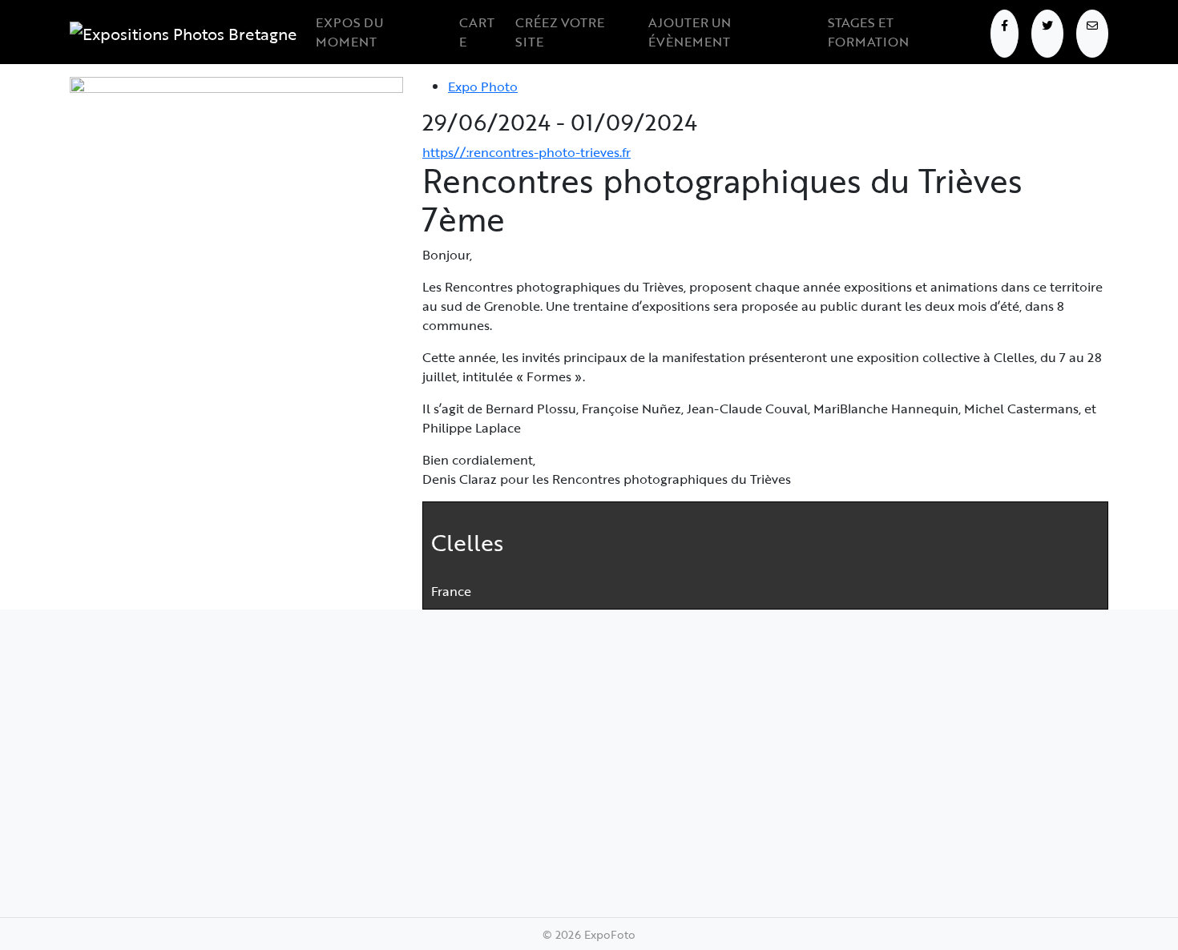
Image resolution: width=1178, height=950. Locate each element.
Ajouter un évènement (689, 32)
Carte (476, 32)
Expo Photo (483, 86)
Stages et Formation (868, 32)
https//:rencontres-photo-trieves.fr (526, 152)
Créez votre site (559, 32)
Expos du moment (349, 32)
